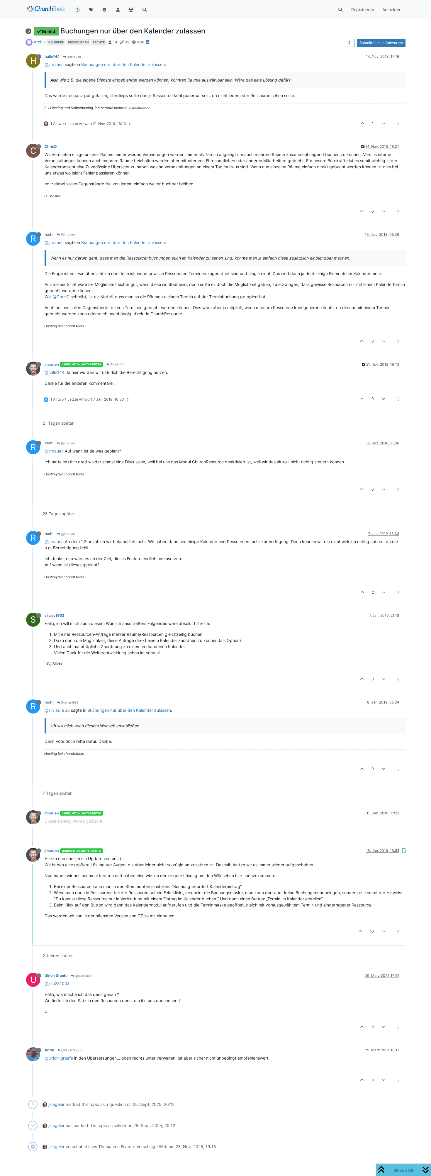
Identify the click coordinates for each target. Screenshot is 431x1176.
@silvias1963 (69, 702)
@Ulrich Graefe (71, 1050)
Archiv (40, 41)
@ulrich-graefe (59, 1057)
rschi (49, 234)
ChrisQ (51, 146)
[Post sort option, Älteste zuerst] (349, 43)
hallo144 (52, 56)
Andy (49, 1050)
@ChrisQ (61, 296)
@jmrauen (73, 56)
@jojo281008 (83, 975)
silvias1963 (54, 615)
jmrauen (52, 364)
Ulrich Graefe (56, 975)
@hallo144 (116, 364)
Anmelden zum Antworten (381, 42)
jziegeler (56, 1104)
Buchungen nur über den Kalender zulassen (123, 64)
